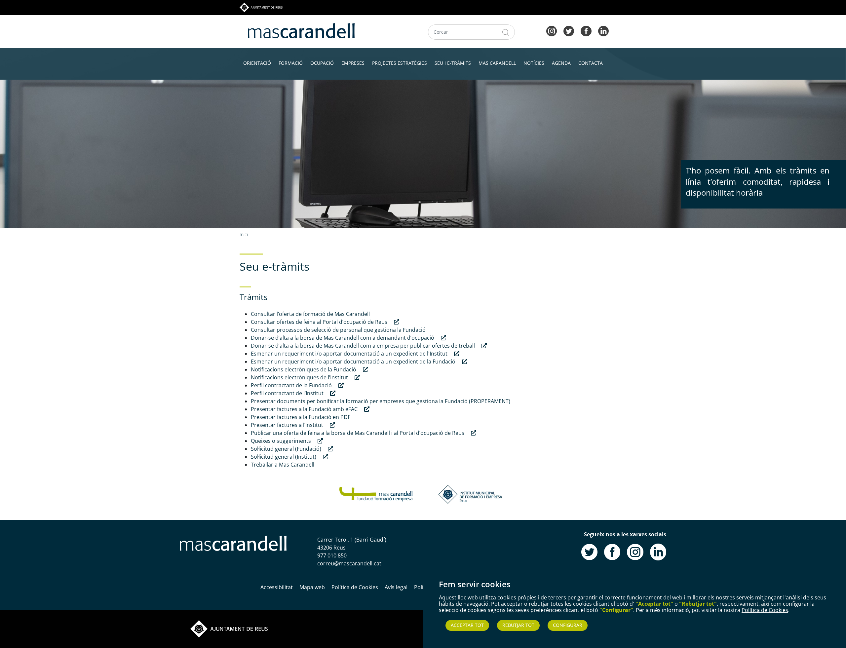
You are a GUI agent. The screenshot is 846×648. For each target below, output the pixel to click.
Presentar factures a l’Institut (288, 425)
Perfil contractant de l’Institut (288, 393)
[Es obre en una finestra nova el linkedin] (603, 30)
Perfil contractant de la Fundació (292, 385)
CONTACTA (590, 63)
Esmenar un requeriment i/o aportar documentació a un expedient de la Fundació (354, 361)
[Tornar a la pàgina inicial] (376, 493)
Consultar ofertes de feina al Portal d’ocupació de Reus (320, 321)
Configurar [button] (567, 625)
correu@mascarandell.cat (349, 563)
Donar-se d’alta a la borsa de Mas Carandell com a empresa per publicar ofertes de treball (363, 345)
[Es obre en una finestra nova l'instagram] (551, 30)
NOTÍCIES (533, 63)
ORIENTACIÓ (257, 63)
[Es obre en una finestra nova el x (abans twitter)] (569, 30)
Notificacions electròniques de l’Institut (300, 377)
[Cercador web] (505, 32)
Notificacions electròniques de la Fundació (304, 369)
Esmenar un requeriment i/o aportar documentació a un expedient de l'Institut (350, 353)
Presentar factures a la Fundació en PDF (300, 417)
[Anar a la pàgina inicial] (233, 543)
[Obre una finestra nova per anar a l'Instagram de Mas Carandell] (635, 551)
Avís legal (396, 587)
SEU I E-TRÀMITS (453, 63)
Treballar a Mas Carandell (282, 464)
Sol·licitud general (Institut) (284, 456)
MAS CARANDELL (497, 63)
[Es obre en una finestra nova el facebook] (586, 30)
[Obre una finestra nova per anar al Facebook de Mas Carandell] (612, 551)
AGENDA (561, 63)
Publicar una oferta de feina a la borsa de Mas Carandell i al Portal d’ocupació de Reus (358, 433)
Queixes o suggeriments (281, 440)
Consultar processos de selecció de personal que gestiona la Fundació (338, 329)
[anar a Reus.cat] (261, 7)
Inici (244, 234)
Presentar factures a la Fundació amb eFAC (305, 409)
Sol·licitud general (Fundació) (287, 448)
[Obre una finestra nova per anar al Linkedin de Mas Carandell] (658, 551)
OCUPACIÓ (322, 63)
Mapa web (312, 587)
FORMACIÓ (291, 63)
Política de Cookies (765, 610)
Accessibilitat (276, 587)
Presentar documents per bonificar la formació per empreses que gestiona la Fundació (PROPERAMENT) (380, 401)
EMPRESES (353, 63)
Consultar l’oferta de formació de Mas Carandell (310, 314)
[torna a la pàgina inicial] (301, 30)
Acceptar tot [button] (467, 625)
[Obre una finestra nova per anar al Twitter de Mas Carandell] (589, 551)
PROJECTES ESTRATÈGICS (399, 63)
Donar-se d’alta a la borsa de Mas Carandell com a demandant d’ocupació (343, 337)
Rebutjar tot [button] (518, 625)
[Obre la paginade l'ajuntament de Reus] (229, 628)
